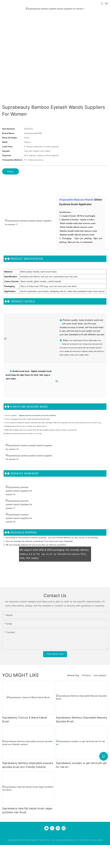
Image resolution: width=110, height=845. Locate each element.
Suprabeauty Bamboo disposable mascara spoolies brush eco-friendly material (27, 765)
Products (86, 675)
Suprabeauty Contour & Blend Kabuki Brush (24, 719)
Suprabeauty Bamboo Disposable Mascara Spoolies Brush (81, 719)
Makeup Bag (73, 675)
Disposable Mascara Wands (76, 199)
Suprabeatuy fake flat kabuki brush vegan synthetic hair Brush (27, 810)
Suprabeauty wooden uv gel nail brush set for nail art (81, 765)
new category (100, 675)
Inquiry (10, 171)
